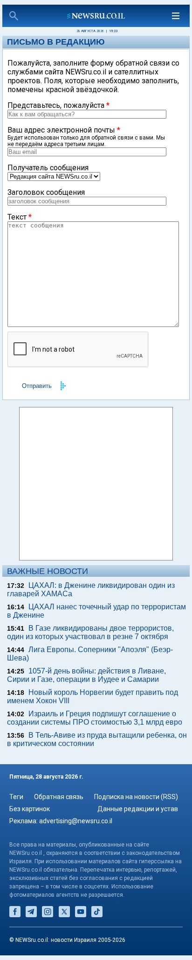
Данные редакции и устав (137, 809)
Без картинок (29, 809)
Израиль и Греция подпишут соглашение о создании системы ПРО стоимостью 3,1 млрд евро (94, 718)
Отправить (37, 385)
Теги (16, 796)
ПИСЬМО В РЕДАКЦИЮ (56, 42)
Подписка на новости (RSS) (136, 796)
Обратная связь (58, 796)
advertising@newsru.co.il (75, 821)
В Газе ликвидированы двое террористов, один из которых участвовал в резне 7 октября (90, 632)
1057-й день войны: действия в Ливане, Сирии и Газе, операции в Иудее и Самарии (86, 675)
